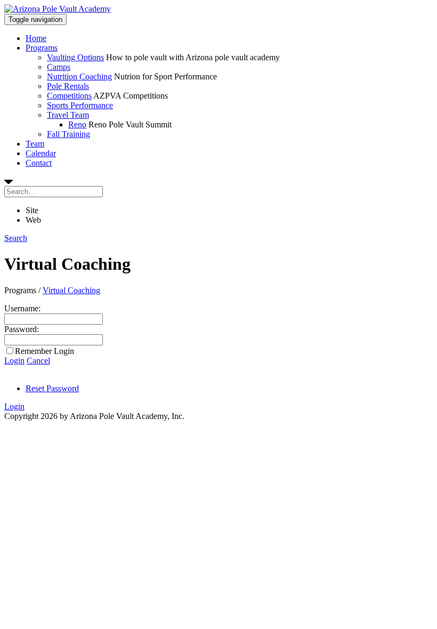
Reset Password (52, 388)
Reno (77, 124)
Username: (22, 308)
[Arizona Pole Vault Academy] (57, 8)
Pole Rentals (68, 86)
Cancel (38, 360)
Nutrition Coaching (79, 76)
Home (36, 38)
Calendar (41, 153)
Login (14, 360)
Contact (39, 162)
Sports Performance (80, 105)
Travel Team (68, 114)
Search (15, 238)
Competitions (69, 95)
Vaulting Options (75, 57)
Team (35, 143)
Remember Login (44, 351)
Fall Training (68, 134)
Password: (21, 329)
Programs (42, 47)
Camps (58, 66)
